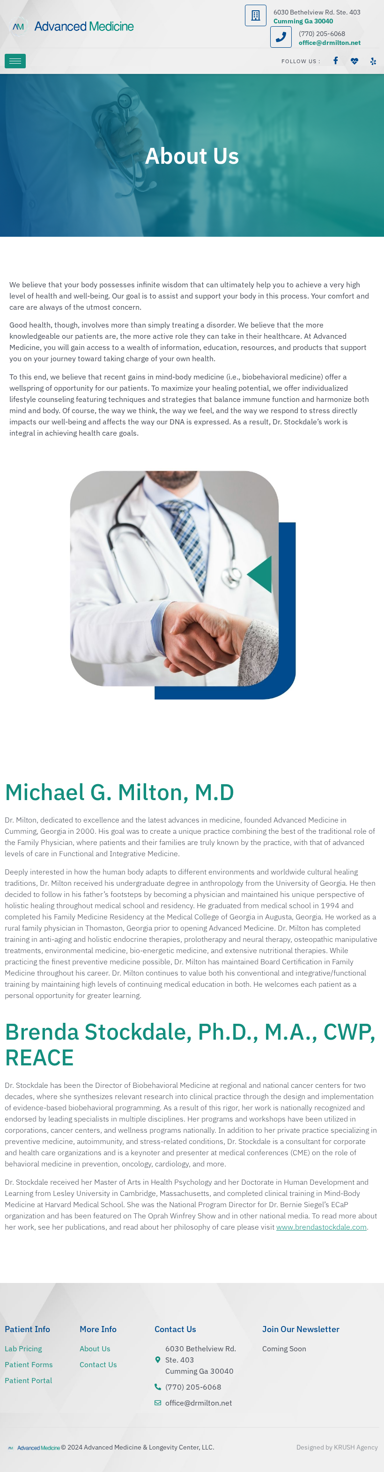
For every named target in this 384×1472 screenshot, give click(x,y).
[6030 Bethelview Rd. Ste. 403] (255, 15)
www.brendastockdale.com (321, 1227)
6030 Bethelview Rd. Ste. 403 (317, 12)
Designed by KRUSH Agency (337, 1447)
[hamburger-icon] (15, 61)
